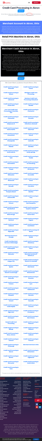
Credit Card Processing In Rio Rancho (30, 168)
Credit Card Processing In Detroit (30, 134)
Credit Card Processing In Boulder (30, 104)
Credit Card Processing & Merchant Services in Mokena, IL (30, 254)
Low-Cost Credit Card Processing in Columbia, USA (11, 111)
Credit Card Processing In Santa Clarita (11, 128)
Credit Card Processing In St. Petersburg (30, 162)
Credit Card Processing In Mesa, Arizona (11, 334)
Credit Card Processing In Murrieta (30, 294)
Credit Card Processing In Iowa (11, 368)
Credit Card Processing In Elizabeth (11, 294)
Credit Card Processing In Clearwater (11, 117)
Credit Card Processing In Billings (11, 328)
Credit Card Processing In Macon (11, 351)
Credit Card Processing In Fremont (30, 339)
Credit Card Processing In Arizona (11, 202)
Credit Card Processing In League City (11, 260)
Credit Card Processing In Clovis (30, 179)
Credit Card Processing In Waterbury (30, 242)
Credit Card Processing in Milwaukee (11, 174)
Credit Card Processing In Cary (30, 196)
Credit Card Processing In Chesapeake (11, 140)
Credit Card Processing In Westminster (30, 271)
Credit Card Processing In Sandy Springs (30, 151)
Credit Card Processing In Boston (11, 356)
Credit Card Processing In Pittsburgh (11, 345)
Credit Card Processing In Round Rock (11, 134)
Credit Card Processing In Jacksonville (11, 196)
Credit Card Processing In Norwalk (11, 185)
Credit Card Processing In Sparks (11, 266)
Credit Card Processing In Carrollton (30, 185)
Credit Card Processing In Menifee (30, 191)
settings (29, 439)
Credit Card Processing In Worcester (11, 362)
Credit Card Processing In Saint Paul (30, 128)
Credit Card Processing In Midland (30, 328)
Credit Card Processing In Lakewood (11, 99)
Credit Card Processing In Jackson (11, 339)
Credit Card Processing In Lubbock (30, 334)
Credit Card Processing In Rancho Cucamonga (11, 271)
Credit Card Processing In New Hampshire (30, 202)
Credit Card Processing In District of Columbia (30, 260)
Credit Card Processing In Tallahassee (30, 288)
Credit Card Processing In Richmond (11, 179)
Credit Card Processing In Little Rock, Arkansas (30, 123)
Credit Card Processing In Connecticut (11, 288)
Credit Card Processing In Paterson (30, 322)
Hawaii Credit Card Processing (11, 322)
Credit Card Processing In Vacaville (30, 300)
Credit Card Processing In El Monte (31, 230)
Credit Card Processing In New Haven (30, 266)
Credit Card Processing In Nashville (11, 277)
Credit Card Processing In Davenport (11, 317)
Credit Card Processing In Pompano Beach (11, 191)
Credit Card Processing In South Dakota (11, 151)
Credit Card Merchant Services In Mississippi (11, 242)
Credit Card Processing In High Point (11, 311)
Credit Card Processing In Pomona (30, 305)
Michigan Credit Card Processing (31, 93)
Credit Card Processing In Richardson (30, 351)
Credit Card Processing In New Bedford (11, 208)
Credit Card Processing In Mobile (30, 236)
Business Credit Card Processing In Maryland (31, 99)
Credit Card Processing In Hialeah (11, 145)
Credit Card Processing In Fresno (30, 87)
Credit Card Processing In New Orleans (30, 317)
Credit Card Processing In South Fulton (30, 362)
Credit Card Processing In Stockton (30, 277)
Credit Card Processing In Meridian (30, 145)
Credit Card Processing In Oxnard (11, 300)
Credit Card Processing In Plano (30, 247)
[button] (29, 2)
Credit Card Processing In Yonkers (11, 283)
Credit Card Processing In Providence (30, 311)
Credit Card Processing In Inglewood (30, 356)
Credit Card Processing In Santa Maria (11, 162)
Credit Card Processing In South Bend (30, 225)
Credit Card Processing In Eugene (30, 219)
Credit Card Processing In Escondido (30, 174)
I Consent (36, 439)
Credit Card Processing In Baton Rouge (11, 213)
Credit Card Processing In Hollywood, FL (11, 123)
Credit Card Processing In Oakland (11, 225)
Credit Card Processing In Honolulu (30, 117)
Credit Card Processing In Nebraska (11, 253)
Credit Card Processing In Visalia (30, 157)
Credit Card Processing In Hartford (11, 219)
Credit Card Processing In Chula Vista (11, 104)
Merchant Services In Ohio (31, 344)
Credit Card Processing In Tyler (11, 157)
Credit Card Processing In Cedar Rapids (11, 305)
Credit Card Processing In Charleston (30, 110)
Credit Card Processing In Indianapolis (11, 247)
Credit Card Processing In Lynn (30, 283)
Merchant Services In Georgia (11, 236)
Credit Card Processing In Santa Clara (30, 213)
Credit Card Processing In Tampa (11, 168)
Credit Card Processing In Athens (11, 93)
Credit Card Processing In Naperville (11, 230)
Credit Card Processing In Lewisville (30, 140)
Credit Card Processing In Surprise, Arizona (30, 208)
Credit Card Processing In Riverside (11, 87)
